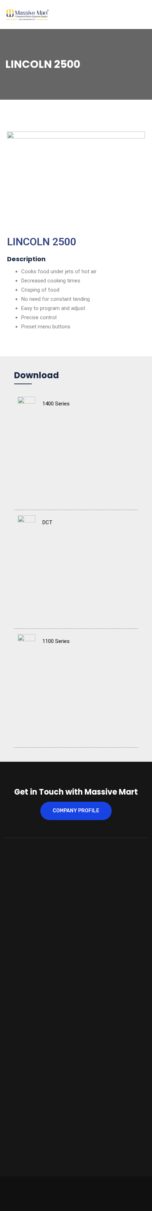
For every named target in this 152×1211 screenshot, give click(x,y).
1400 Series (56, 403)
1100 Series (56, 641)
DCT (47, 522)
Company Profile (76, 811)
